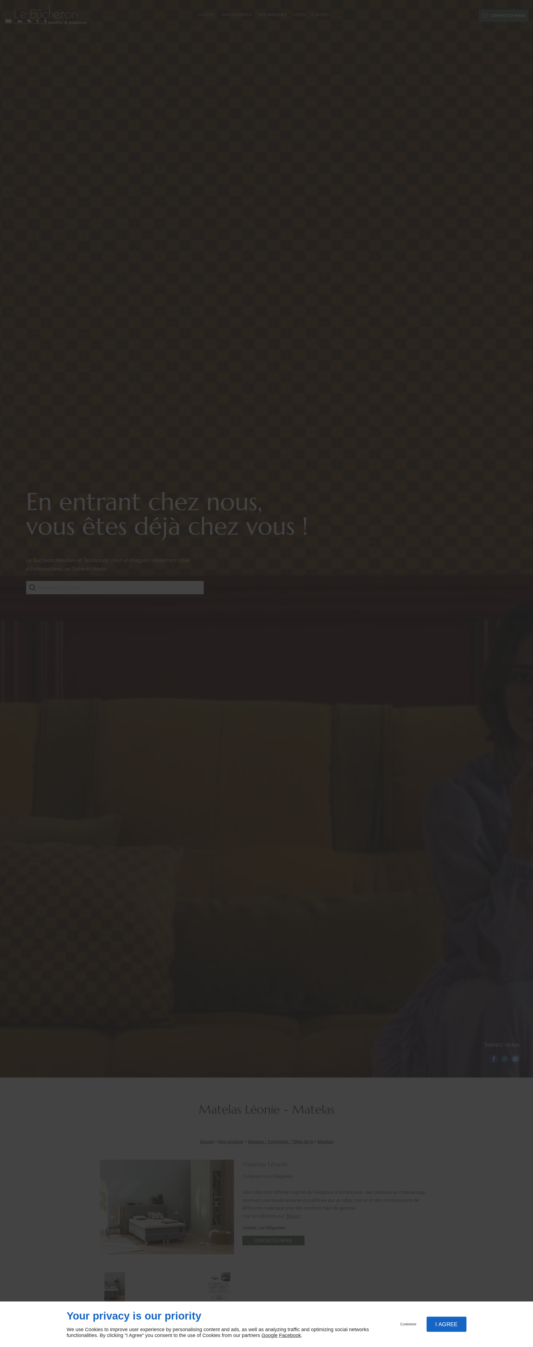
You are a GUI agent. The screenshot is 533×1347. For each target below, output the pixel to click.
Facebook (290, 1335)
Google (270, 1335)
